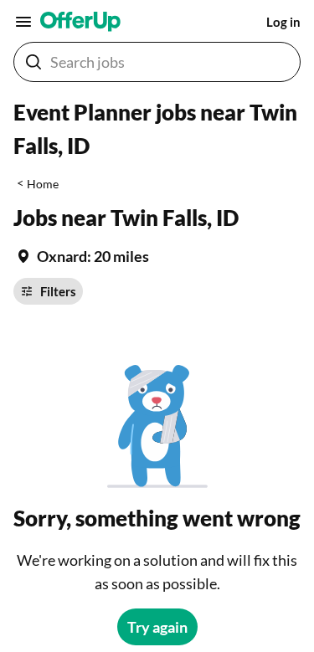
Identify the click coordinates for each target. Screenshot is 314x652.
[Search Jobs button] (33, 62)
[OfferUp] (80, 22)
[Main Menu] (23, 22)
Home (43, 184)
